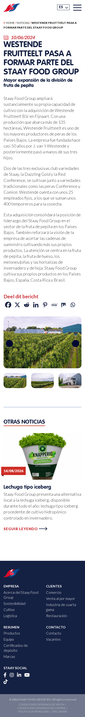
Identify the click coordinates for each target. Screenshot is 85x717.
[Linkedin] (36, 305)
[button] (63, 7)
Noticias (23, 23)
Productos (12, 633)
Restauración (56, 616)
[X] (17, 305)
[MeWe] (54, 305)
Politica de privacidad (33, 711)
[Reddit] (26, 305)
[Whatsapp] (72, 305)
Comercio (53, 592)
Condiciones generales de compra (41, 707)
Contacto (53, 633)
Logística (10, 616)
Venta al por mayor (60, 598)
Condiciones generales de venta (41, 704)
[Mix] (63, 305)
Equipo (9, 639)
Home (10, 23)
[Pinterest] (45, 305)
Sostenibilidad (15, 603)
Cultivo (9, 609)
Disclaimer (59, 711)
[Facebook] (8, 305)
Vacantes (53, 639)
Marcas (9, 656)
